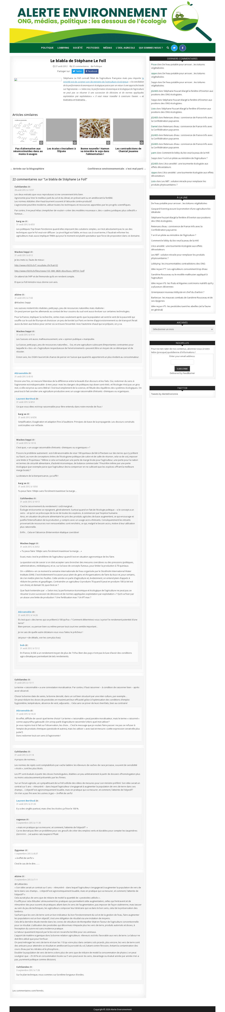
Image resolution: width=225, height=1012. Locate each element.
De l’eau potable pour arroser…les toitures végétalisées (179, 203)
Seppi (154, 82)
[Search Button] (168, 48)
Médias (107, 47)
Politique (47, 47)
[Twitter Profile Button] (174, 48)
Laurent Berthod (25, 398)
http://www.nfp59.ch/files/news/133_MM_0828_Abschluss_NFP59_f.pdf (49, 270)
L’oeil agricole (125, 47)
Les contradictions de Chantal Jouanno (128, 150)
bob (22, 645)
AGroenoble (21, 373)
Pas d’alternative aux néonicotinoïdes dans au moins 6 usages (28, 151)
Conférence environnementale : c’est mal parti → (117, 168)
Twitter (79, 71)
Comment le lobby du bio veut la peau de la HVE (186, 152)
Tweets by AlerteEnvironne (164, 393)
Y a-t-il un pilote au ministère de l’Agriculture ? (185, 158)
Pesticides (92, 47)
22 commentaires (80, 66)
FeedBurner (189, 373)
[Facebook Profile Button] (182, 48)
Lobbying (63, 47)
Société (78, 47)
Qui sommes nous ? (151, 47)
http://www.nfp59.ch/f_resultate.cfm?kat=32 (36, 265)
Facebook (92, 71)
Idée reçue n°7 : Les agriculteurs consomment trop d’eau (179, 269)
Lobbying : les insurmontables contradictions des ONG (178, 263)
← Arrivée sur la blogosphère (27, 168)
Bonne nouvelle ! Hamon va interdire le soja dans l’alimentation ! (95, 151)
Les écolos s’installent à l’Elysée (61, 150)
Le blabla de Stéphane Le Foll (78, 60)
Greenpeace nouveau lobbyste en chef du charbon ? (177, 292)
